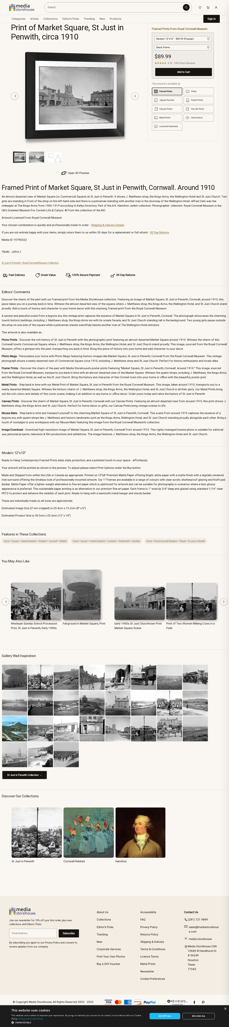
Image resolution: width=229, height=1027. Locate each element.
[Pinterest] (203, 1004)
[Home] (24, 7)
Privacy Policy (149, 927)
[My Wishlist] (200, 7)
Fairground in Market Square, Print (84, 623)
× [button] (225, 1009)
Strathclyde (124, 541)
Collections (50, 18)
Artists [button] (34, 18)
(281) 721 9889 (198, 919)
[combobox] (114, 7)
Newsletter (147, 971)
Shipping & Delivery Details (107, 225)
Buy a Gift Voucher (108, 964)
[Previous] (14, 96)
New (102, 18)
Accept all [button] (165, 1016)
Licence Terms (149, 956)
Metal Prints (147, 964)
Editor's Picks (70, 18)
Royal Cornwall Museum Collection (40, 263)
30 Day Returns (159, 232)
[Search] (186, 7)
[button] (77, 1022)
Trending (89, 18)
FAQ (143, 919)
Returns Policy (149, 934)
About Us (102, 912)
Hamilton (136, 541)
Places (183, 541)
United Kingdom (29, 541)
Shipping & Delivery (152, 941)
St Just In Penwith (11, 263)
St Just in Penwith (196, 541)
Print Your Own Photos (111, 956)
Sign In (212, 18)
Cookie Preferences (152, 978)
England (43, 541)
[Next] (135, 96)
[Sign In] (216, 7)
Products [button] (115, 18)
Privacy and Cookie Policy (30, 1018)
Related (63, 541)
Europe (15, 541)
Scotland (112, 541)
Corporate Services (109, 949)
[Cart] (208, 7)
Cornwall (53, 541)
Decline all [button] (199, 1016)
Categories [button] (18, 18)
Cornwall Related (74, 861)
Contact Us (191, 912)
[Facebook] (194, 1004)
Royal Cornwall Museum (165, 541)
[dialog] (114, 1016)
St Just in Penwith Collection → (24, 775)
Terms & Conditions (152, 949)
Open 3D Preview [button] (78, 173)
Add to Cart (183, 72)
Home (7, 541)
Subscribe (69, 933)
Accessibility (148, 912)
